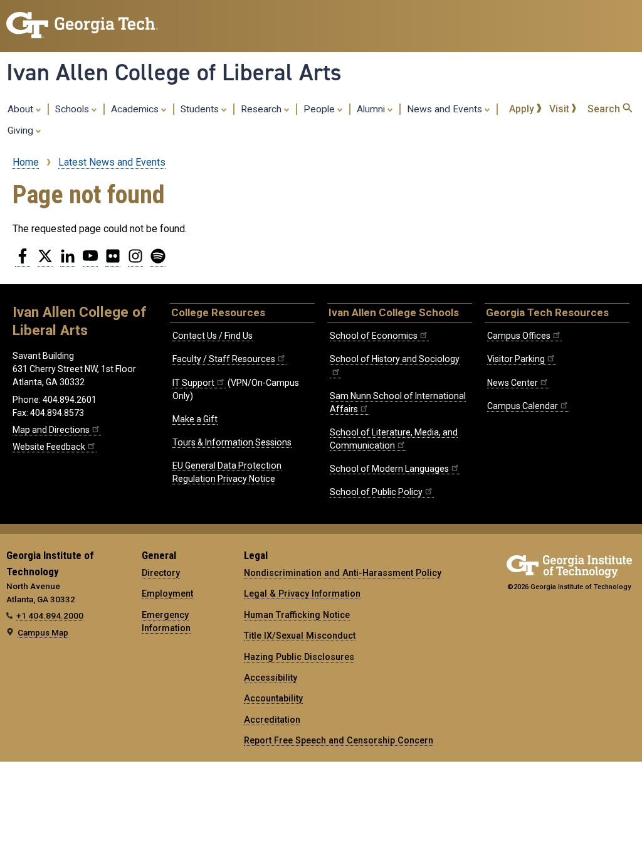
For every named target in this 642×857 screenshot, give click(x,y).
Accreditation (272, 720)
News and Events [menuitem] (446, 109)
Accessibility (270, 678)
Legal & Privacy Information (302, 593)
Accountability (273, 698)
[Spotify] (158, 261)
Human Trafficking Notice (297, 615)
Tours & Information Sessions (232, 442)
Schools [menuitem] (73, 109)
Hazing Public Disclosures (299, 657)
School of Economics (374, 336)
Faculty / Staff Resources (223, 359)
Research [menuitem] (262, 109)
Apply (523, 109)
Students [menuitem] (201, 109)
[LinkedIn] (67, 261)
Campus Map (43, 632)
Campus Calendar (522, 406)
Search (605, 109)
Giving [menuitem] (22, 130)
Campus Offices (518, 336)
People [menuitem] (320, 109)
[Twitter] (45, 261)
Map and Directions (51, 430)
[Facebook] (22, 261)
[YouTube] (90, 261)
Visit (560, 109)
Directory (161, 573)
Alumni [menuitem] (372, 109)
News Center (512, 383)
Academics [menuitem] (136, 109)
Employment (167, 593)
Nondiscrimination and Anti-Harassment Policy (342, 573)
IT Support (193, 383)
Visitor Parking (516, 359)
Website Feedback (49, 447)
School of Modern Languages (389, 469)
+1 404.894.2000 (49, 615)
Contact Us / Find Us (212, 336)
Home (26, 162)
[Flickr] (112, 261)
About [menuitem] (22, 109)
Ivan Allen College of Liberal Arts (174, 72)
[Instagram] (135, 261)
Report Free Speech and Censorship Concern (338, 740)
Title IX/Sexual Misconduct (299, 636)
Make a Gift (195, 419)
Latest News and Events (112, 162)
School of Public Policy (376, 492)
